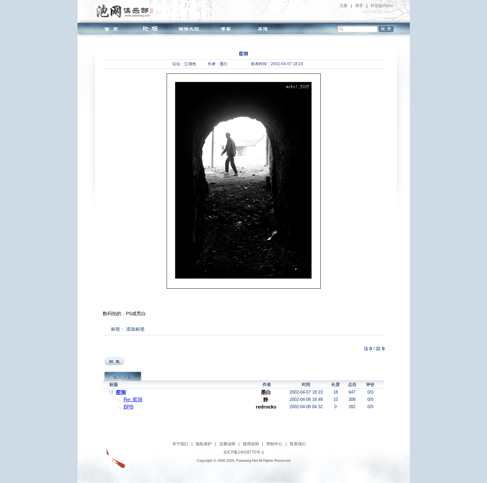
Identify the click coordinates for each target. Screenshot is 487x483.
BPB (129, 407)
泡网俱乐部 (126, 11)
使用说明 (251, 444)
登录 (359, 5)
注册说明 (227, 444)
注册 (344, 5)
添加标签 (135, 329)
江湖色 (190, 64)
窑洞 (121, 392)
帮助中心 (274, 444)
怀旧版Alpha (382, 5)
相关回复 (122, 377)
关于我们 (180, 444)
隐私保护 (204, 444)
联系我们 (298, 444)
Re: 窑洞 (133, 399)
